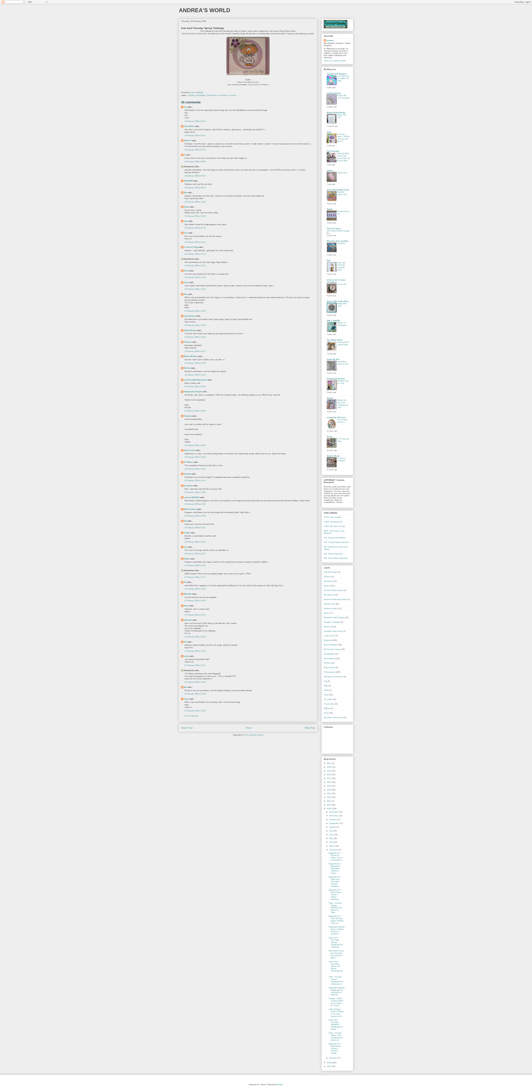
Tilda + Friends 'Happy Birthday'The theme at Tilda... (335, 907)
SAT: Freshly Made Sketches (336, 542)
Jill (185, 582)
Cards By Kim (333, 359)
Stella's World (333, 456)
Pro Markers (223, 95)
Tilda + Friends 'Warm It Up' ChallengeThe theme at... (336, 1036)
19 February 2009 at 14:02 (195, 277)
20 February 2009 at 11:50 (195, 480)
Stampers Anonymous (333, 676)
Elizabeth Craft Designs (334, 617)
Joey (186, 221)
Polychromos (329, 667)
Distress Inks (329, 604)
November (334, 816)
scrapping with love (336, 417)
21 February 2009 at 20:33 (195, 637)
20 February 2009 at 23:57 (195, 554)
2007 (329, 1066)
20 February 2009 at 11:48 (195, 469)
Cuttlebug (191, 95)
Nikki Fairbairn (190, 509)
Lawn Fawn (329, 636)
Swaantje (188, 416)
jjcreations (188, 486)
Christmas (328, 581)
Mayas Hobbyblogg (336, 112)
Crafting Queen (334, 93)
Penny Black (212, 95)
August (332, 827)
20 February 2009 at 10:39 (195, 457)
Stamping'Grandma (336, 379)
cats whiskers (189, 316)
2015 (329, 786)
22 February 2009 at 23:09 (195, 694)
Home (249, 728)
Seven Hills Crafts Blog (337, 301)
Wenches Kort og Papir (337, 241)
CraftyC (187, 533)
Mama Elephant (331, 645)
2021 (329, 763)
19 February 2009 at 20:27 (195, 351)
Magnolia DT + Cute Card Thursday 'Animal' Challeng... (335, 881)
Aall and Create (330, 572)
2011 (329, 801)
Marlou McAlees (191, 356)
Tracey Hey (329, 704)
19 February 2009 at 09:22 (195, 176)
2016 (329, 782)
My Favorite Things (332, 649)
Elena (186, 271)
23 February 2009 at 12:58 (195, 711)
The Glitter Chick (335, 340)
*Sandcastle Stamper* (337, 74)
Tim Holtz (328, 699)
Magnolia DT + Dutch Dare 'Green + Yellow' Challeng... (335, 894)
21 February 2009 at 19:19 (195, 589)
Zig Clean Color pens (333, 717)
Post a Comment (191, 716)
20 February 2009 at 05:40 (195, 411)
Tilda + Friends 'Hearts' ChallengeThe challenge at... (336, 980)
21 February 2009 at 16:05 (195, 565)
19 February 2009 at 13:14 (195, 254)
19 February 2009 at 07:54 (195, 150)
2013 (329, 793)
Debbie (187, 559)
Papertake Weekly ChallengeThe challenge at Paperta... (337, 991)
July (331, 831)
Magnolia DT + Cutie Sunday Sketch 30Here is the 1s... (336, 919)
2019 (329, 771)
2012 (329, 797)
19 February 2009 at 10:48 (195, 216)
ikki (185, 521)
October (333, 819)
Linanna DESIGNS (192, 497)
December (334, 812)
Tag (325, 681)
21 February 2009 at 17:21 (195, 577)
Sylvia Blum (189, 126)
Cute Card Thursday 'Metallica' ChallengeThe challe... (336, 1024)
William (327, 708)
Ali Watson (188, 462)
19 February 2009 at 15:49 (195, 311)
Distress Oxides (330, 608)
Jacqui (330, 398)
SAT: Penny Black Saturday (335, 558)
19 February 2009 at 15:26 (195, 289)
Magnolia (328, 640)
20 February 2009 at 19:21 (195, 528)
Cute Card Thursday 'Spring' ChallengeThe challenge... (336, 942)
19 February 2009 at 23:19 (195, 375)
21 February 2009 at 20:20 (195, 615)
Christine (188, 342)
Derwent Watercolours (333, 590)
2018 (329, 774)
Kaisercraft (328, 626)
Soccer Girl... (342, 284)
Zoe (185, 107)
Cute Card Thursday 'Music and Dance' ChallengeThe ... (336, 967)
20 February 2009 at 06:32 (195, 445)
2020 (329, 767)
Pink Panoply (333, 151)
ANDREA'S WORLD (204, 10)
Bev (185, 687)
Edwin (326, 613)
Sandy (186, 207)
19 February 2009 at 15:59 (195, 325)
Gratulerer (341, 243)
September (334, 823)
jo (185, 155)
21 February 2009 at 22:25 (195, 651)
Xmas (326, 713)
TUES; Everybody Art (333, 522)
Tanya (186, 699)
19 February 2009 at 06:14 (195, 121)
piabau (330, 170)
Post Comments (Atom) (253, 735)
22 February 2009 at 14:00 (195, 682)
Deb (185, 193)
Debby (330, 209)
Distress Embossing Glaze (335, 599)
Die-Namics (329, 595)
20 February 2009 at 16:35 (195, 504)
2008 (329, 1062)
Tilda (326, 695)
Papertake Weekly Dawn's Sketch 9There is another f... (337, 930)
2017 (329, 778)
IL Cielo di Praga (191, 247)
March (332, 846)
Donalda (187, 474)
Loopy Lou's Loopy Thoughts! (336, 281)
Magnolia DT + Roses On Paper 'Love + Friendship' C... (336, 856)
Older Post (310, 728)
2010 (329, 805)
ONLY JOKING (333, 321)
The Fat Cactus (334, 228)
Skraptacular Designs (193, 392)
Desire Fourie (189, 450)
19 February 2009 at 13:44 (195, 266)
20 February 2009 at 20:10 (195, 542)
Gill (185, 642)
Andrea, (330, 40)
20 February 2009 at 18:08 (195, 516)
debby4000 (188, 181)
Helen (186, 606)
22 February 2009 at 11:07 (195, 665)
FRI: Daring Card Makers (335, 538)
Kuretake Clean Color (333, 631)
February (333, 850)
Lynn (329, 132)
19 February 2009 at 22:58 (195, 363)
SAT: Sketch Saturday (333, 554)
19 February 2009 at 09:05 (195, 162)
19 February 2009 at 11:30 (195, 228)
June (331, 834)
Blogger (280, 1084)
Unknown (188, 620)
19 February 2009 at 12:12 (195, 242)
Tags (326, 685)
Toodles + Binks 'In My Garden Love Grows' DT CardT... (336, 1001)
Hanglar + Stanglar (332, 622)
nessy (186, 656)
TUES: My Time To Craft (334, 526)
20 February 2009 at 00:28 (195, 386)
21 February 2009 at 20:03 (195, 601)
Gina (186, 233)
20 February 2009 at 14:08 (195, 492)
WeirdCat (188, 594)
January (333, 1058)
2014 (329, 790)
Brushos (327, 576)
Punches (232, 95)
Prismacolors (329, 672)
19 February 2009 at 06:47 (195, 135)
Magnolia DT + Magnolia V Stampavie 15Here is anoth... (335, 868)
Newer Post (187, 728)
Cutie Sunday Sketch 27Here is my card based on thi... (336, 1012)
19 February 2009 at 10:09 (195, 202)
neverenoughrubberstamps (195, 380)
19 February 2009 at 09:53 (195, 188)
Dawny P (187, 140)
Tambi (326, 690)
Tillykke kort (342, 173)
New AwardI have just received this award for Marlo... (336, 954)
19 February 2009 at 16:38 (195, 337)
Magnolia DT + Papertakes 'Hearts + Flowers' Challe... (335, 1048)
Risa (186, 294)
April (331, 842)
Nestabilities (201, 95)
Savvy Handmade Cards (338, 190)
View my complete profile (335, 61)
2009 (329, 808)
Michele (187, 368)
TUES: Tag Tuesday (332, 517)
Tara (185, 547)
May (331, 838)
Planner (327, 663)
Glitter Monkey (190, 330)
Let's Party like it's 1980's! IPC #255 (343, 78)
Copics (327, 586)
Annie (186, 282)
